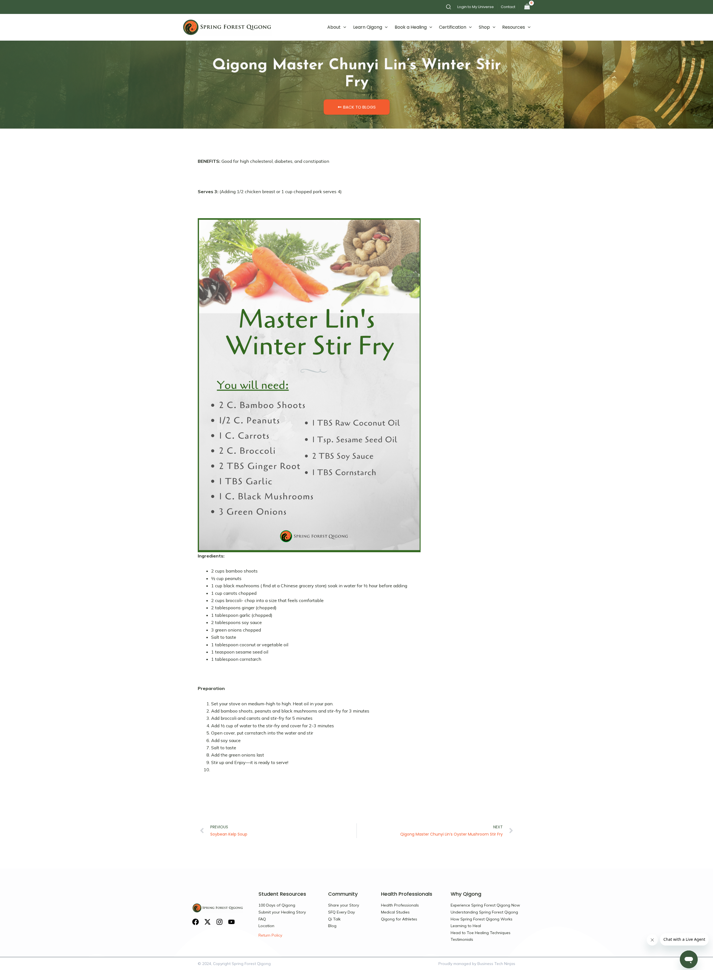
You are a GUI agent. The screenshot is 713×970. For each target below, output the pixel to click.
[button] (449, 7)
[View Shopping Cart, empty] (527, 7)
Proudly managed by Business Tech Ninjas (476, 963)
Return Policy (270, 935)
